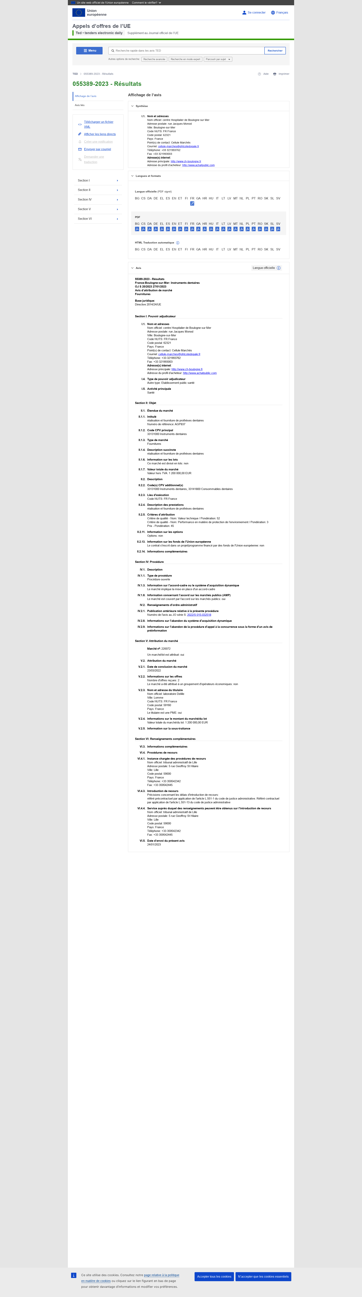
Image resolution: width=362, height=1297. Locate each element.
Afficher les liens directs (100, 134)
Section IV (85, 199)
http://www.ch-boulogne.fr (186, 161)
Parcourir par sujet (216, 59)
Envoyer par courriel (97, 149)
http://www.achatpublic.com (198, 165)
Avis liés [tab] (79, 105)
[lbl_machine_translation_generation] (177, 243)
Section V (84, 209)
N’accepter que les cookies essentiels (263, 1276)
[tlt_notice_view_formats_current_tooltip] (279, 268)
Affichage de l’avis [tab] (85, 96)
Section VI (85, 218)
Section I (84, 180)
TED (75, 73)
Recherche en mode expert (185, 59)
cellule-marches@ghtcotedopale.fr (178, 146)
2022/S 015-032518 (199, 614)
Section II (84, 189)
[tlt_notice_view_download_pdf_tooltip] (137, 228)
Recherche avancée (154, 59)
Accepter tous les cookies (214, 1276)
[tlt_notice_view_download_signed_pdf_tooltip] (192, 203)
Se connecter (256, 12)
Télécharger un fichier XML (98, 124)
